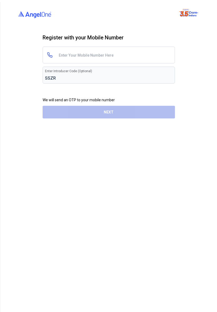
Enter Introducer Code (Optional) (68, 71)
